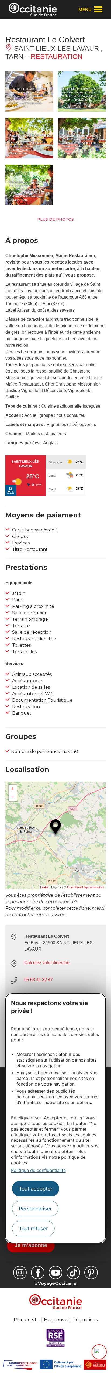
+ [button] (13, 788)
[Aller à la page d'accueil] (33, 9)
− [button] (13, 796)
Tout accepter (36, 1188)
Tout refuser (33, 1228)
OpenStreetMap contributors (85, 887)
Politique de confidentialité (38, 1170)
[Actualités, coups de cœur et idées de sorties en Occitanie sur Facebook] (37, 1272)
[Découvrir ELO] (99, 1351)
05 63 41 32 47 (38, 979)
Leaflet (44, 887)
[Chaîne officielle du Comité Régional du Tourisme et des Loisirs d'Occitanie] (55, 1272)
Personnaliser (35, 1208)
